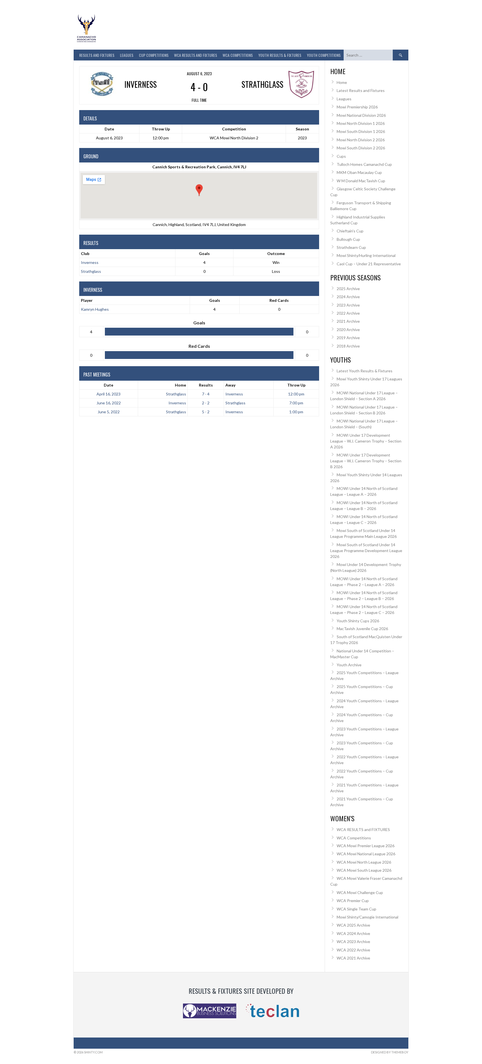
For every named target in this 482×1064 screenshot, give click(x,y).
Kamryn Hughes (95, 309)
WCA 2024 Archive (353, 933)
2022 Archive (348, 313)
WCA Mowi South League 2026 (364, 870)
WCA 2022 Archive (353, 950)
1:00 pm (296, 411)
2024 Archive (348, 296)
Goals (214, 300)
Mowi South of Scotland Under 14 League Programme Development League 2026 (366, 550)
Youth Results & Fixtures (279, 55)
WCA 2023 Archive (353, 941)
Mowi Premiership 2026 (357, 107)
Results (206, 385)
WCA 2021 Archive (353, 958)
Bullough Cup (348, 239)
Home (180, 385)
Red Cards (279, 300)
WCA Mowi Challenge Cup (360, 892)
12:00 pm (296, 394)
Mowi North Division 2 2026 (361, 139)
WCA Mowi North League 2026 (364, 862)
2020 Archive (348, 329)
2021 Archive (348, 321)
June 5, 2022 (109, 411)
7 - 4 (205, 394)
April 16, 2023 (108, 394)
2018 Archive (348, 346)
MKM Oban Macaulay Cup (359, 172)
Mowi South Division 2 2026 (361, 147)
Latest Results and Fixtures (361, 90)
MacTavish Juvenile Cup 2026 (362, 628)
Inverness (89, 262)
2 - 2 (205, 402)
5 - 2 (205, 411)
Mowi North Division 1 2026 (361, 123)
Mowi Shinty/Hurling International (366, 255)
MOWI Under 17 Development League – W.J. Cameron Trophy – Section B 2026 (365, 461)
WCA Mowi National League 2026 (366, 853)
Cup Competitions (153, 55)
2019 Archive (348, 337)
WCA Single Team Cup (356, 909)
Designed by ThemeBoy (389, 1052)
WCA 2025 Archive (353, 925)
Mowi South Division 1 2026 (361, 131)
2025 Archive (348, 288)
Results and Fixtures (96, 55)
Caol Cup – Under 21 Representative (369, 263)
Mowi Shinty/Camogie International (367, 917)
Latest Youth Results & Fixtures (364, 370)
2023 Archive (348, 305)
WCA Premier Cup (353, 900)
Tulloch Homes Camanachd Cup (364, 164)
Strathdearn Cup (351, 247)
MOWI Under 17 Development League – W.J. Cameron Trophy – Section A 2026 (365, 441)
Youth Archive (349, 664)
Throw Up (296, 385)
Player (87, 300)
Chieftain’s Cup (350, 231)
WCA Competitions (354, 837)
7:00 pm (296, 402)
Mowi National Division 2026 (361, 115)
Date (108, 385)
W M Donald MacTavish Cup (361, 180)
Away (230, 385)
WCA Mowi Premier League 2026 (365, 845)
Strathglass (91, 271)
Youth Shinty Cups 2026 (358, 620)
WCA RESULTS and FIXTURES (195, 55)
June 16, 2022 (109, 402)
